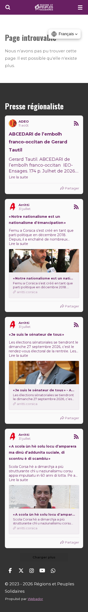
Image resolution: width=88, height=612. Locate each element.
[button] (64, 34)
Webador (35, 599)
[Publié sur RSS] (76, 123)
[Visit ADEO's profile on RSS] (13, 123)
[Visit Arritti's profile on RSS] (13, 207)
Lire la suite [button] (18, 177)
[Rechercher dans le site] (7, 7)
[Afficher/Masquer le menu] (80, 7)
